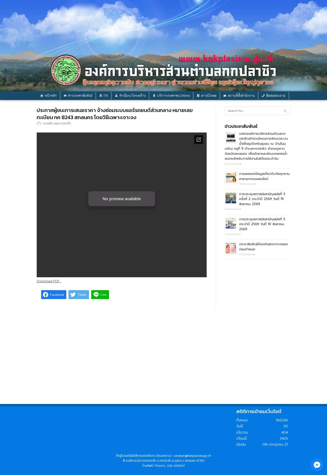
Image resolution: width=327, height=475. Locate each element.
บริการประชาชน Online (173, 96)
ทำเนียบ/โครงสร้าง (132, 96)
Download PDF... (49, 281)
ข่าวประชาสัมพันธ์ (80, 96)
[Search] (285, 111)
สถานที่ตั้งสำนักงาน (241, 96)
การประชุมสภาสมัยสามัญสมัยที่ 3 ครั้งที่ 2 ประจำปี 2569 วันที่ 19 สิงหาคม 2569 (262, 199)
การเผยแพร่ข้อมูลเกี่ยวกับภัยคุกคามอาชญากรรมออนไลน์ (264, 176)
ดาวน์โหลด (208, 96)
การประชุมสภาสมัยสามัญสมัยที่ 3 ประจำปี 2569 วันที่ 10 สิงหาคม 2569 (262, 224)
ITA (106, 96)
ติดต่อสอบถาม (275, 96)
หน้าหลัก (50, 96)
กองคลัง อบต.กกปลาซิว (56, 123)
